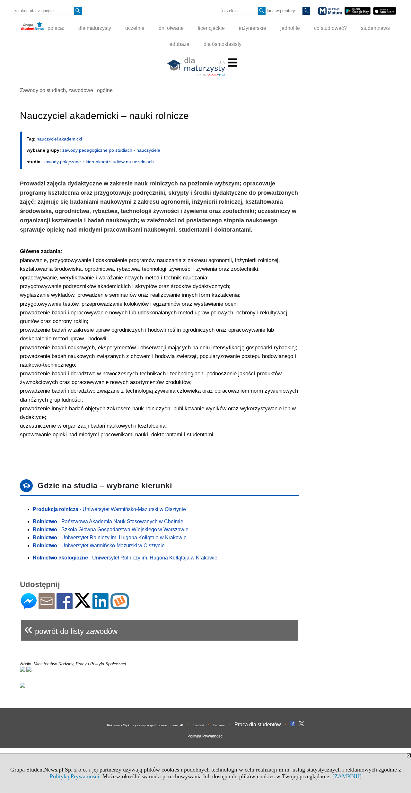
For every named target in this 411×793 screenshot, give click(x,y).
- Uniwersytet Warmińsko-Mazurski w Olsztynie (109, 509)
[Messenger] (29, 606)
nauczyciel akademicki (59, 138)
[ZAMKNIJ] (347, 776)
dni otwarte (171, 28)
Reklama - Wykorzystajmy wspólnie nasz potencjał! (145, 725)
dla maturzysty (94, 28)
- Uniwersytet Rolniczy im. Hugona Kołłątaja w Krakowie (110, 537)
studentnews (375, 28)
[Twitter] (82, 605)
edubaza (179, 44)
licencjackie (211, 28)
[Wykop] (119, 606)
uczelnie (134, 28)
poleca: (55, 28)
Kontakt (198, 725)
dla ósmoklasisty (222, 44)
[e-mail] (47, 606)
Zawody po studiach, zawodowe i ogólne (66, 90)
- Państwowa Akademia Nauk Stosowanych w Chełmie (108, 521)
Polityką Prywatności (74, 776)
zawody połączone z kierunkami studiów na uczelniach (98, 161)
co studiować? (330, 28)
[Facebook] (65, 606)
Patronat (219, 725)
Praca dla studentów (257, 724)
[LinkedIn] (100, 606)
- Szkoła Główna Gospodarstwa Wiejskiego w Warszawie (110, 529)
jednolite (290, 28)
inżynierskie (252, 28)
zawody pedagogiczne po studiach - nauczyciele (111, 150)
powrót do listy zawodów (71, 628)
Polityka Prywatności (205, 736)
